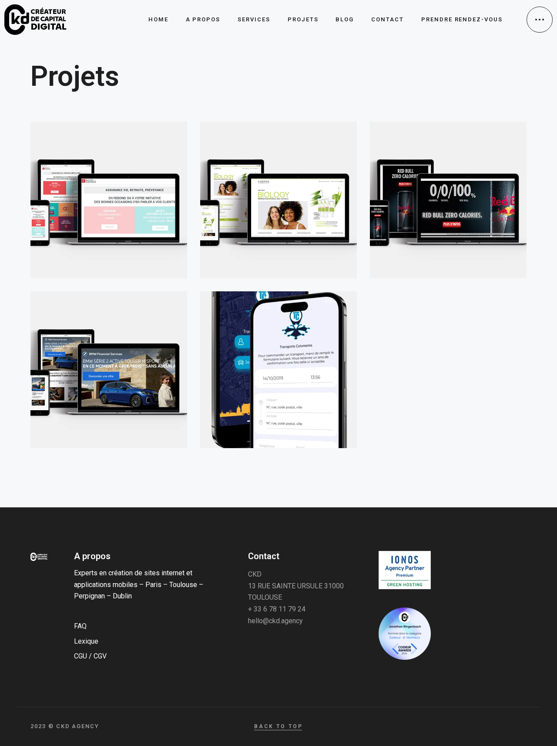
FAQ (80, 626)
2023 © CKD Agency (64, 726)
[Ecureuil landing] (108, 200)
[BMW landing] (108, 369)
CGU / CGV (90, 656)
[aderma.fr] (278, 200)
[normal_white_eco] (405, 570)
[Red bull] (448, 200)
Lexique (86, 641)
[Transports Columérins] (278, 369)
